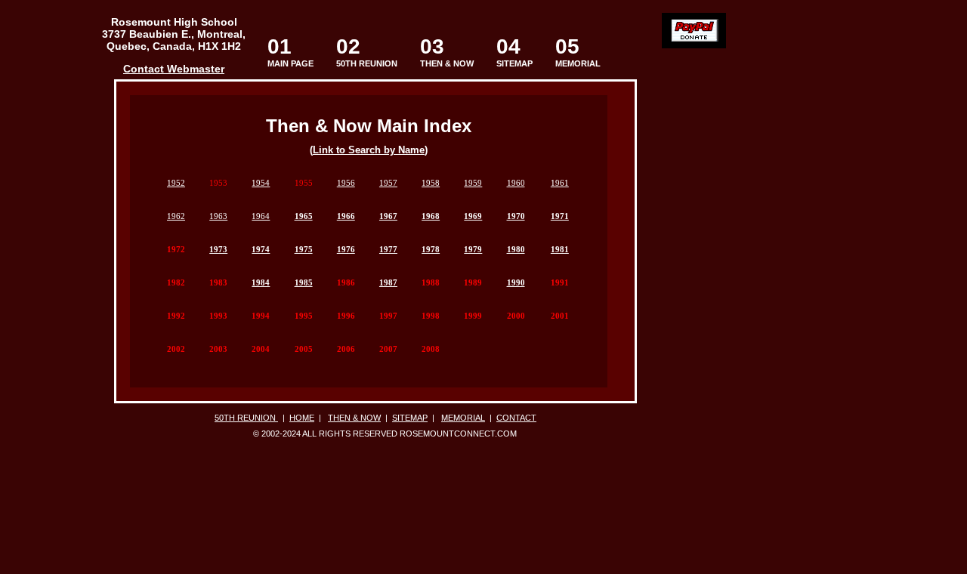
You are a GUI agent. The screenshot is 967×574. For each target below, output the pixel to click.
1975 (304, 249)
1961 (560, 182)
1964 (261, 216)
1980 (516, 249)
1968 (431, 216)
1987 (388, 282)
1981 (560, 249)
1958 (431, 182)
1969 (473, 216)
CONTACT (516, 417)
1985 (304, 282)
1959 (473, 182)
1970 (516, 216)
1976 (346, 249)
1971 (560, 216)
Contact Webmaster (173, 69)
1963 (218, 216)
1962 (176, 216)
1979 (473, 249)
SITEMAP (514, 51)
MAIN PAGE (290, 51)
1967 (388, 216)
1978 (431, 249)
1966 (346, 216)
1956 (346, 182)
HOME (301, 417)
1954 (261, 182)
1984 (261, 282)
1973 (218, 249)
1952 (176, 182)
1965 (304, 216)
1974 (261, 249)
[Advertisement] (59, 248)
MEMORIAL (578, 51)
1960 (516, 182)
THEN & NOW (447, 51)
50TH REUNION (366, 63)
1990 (516, 282)
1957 (388, 182)
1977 (388, 249)
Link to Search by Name (369, 150)
